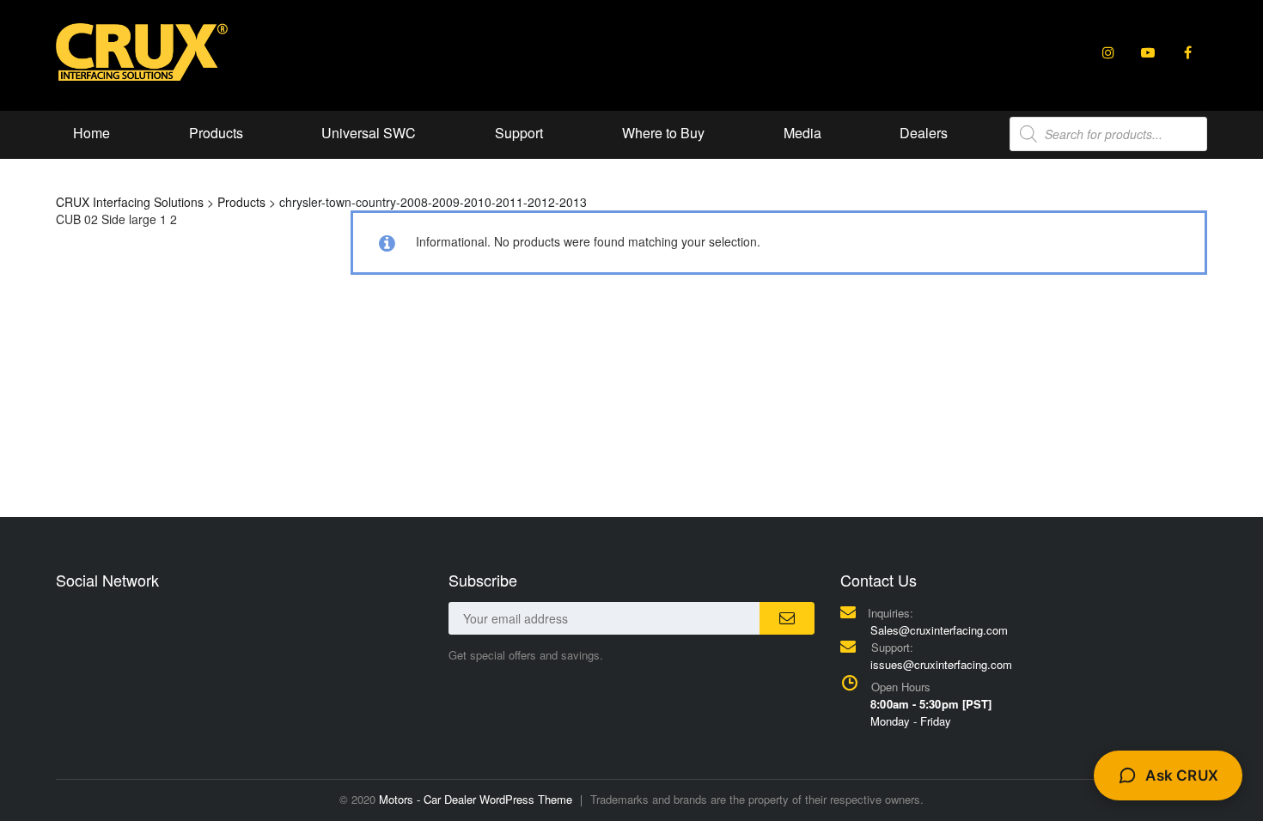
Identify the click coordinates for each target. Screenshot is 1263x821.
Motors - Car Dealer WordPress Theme (475, 799)
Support (519, 133)
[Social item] (1108, 52)
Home (91, 133)
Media (802, 133)
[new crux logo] (142, 50)
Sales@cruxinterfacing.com (939, 630)
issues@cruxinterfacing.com (941, 664)
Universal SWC (368, 133)
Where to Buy (663, 133)
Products (216, 133)
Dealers (924, 133)
